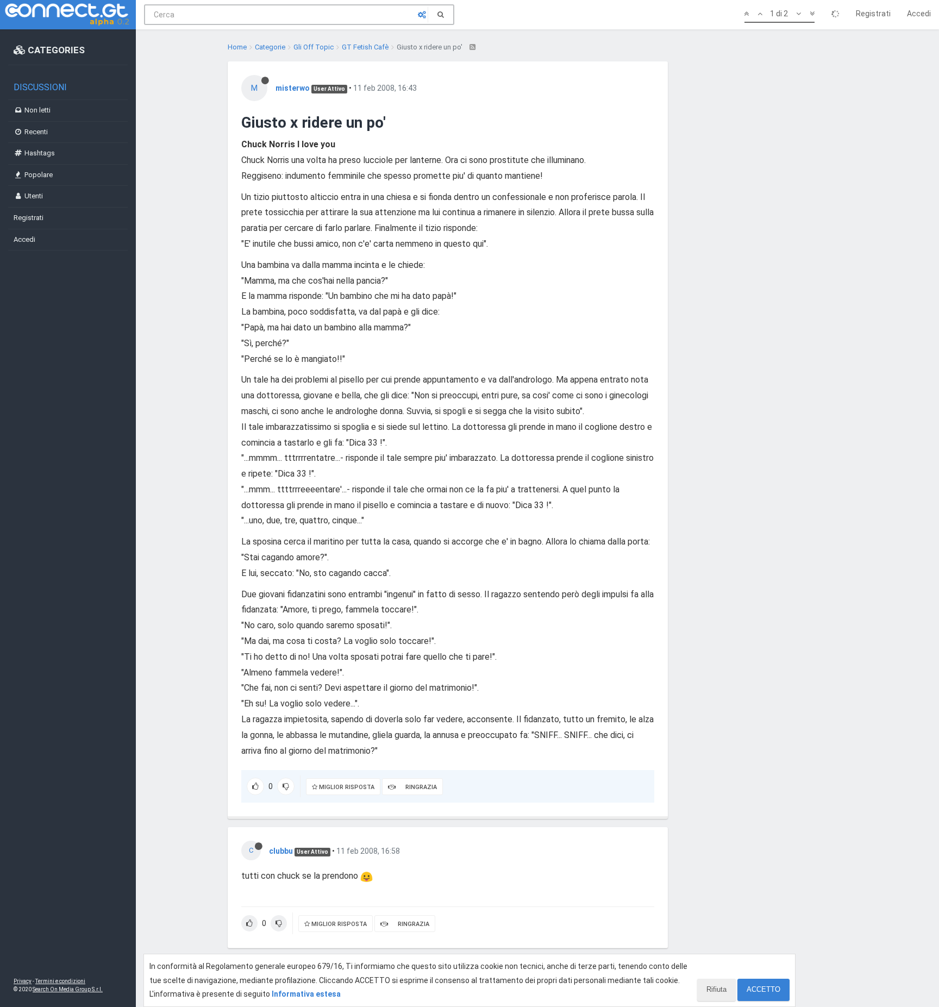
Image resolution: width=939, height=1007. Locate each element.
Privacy (23, 981)
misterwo (293, 88)
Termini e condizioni (60, 981)
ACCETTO (763, 989)
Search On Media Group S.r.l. (68, 989)
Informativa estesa (306, 994)
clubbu (281, 851)
